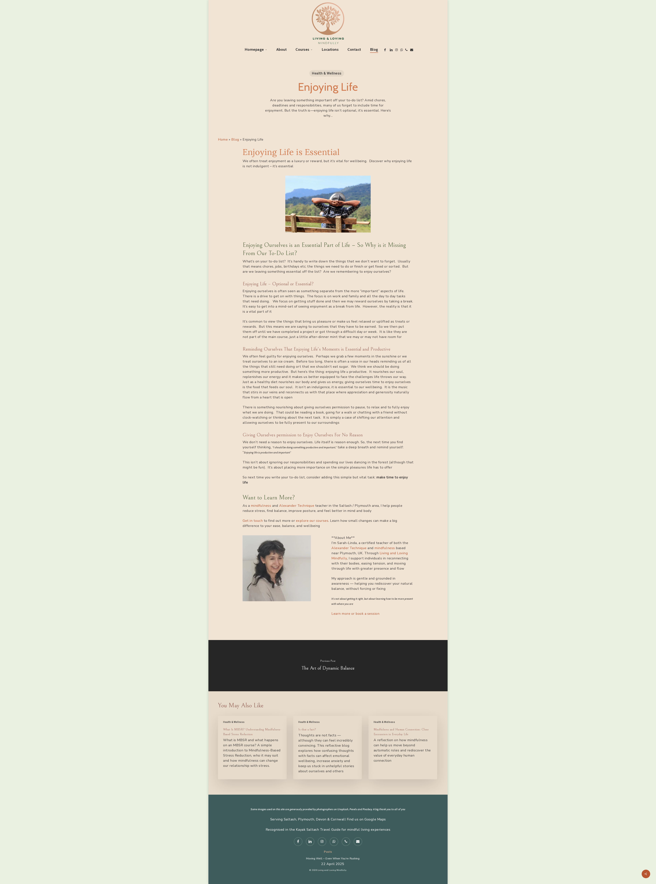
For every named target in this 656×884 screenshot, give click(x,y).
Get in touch (253, 520)
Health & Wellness (326, 73)
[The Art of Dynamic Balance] (328, 665)
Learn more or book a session (355, 613)
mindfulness (261, 505)
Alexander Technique (296, 505)
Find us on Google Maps (366, 819)
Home (223, 139)
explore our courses (312, 520)
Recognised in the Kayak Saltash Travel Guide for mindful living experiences (328, 829)
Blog (235, 139)
